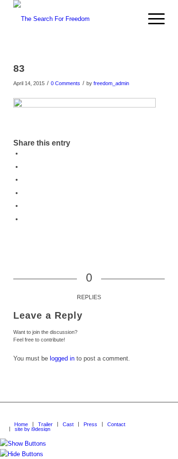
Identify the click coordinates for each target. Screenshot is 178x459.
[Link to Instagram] (157, 414)
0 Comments (65, 83)
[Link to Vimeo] (129, 414)
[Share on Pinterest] (25, 179)
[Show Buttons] (23, 443)
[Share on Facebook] (25, 153)
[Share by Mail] (25, 219)
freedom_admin (111, 83)
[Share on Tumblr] (25, 205)
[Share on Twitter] (25, 166)
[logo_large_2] (73, 19)
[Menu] (152, 19)
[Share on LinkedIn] (25, 192)
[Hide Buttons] (21, 454)
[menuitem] (152, 19)
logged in (62, 358)
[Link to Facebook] (115, 414)
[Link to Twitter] (143, 414)
